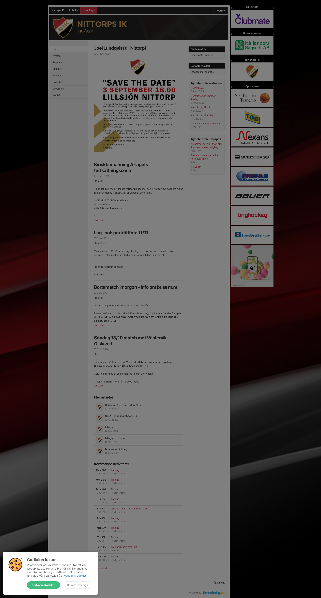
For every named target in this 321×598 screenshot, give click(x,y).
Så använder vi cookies (72, 575)
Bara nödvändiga (77, 585)
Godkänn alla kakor (43, 585)
